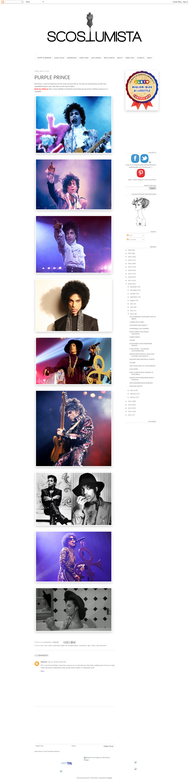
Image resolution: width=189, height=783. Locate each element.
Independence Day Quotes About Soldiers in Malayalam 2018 (73, 668)
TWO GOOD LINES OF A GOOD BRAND (142, 366)
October (133, 294)
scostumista (83, 645)
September (134, 297)
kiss (42, 645)
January (133, 397)
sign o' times (91, 645)
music (46, 645)
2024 (130, 257)
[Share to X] (69, 642)
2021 (130, 267)
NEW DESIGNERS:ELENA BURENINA (141, 383)
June (132, 307)
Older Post (108, 746)
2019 (130, 274)
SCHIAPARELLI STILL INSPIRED (139, 328)
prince (50, 645)
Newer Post (39, 746)
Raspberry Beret (73, 645)
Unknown (44, 662)
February (133, 394)
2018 (130, 277)
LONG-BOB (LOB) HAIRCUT (138, 325)
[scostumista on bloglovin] (140, 226)
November (134, 290)
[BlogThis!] (67, 642)
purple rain (64, 645)
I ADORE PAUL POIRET (136, 322)
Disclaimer (94, 778)
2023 (130, 260)
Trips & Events (109, 58)
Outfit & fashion (44, 58)
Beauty (120, 58)
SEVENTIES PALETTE (135, 386)
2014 (130, 405)
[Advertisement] (74, 729)
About (149, 58)
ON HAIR (132, 363)
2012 (130, 411)
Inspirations (71, 58)
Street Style (129, 58)
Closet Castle (59, 58)
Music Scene (83, 58)
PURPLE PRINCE (134, 337)
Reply (42, 671)
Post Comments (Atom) (51, 751)
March (132, 390)
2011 (130, 415)
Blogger (109, 778)
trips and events (101, 645)
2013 (130, 408)
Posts (130, 235)
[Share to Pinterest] (74, 642)
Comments (132, 239)
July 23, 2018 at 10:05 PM (57, 662)
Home (74, 746)
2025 (130, 253)
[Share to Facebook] (72, 642)
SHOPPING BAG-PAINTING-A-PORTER (141, 359)
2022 (130, 263)
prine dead (56, 645)
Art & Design (96, 58)
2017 (130, 280)
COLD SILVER (133, 369)
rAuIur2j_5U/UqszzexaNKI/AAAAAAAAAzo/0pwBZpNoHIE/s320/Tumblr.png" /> (140, 166)
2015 (130, 401)
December (133, 287)
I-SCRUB (132, 340)
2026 (130, 250)
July (131, 304)
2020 (130, 270)
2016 (130, 284)
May (131, 311)
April (132, 314)
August (132, 300)
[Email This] (64, 642)
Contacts (140, 58)
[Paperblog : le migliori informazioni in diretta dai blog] (66, 765)
